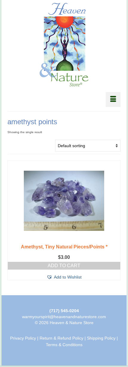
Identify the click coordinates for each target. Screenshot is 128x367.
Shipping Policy (101, 338)
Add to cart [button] (64, 265)
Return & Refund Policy (61, 338)
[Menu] (113, 99)
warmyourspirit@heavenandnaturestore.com (64, 316)
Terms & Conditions (64, 344)
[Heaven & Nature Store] (64, 44)
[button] (64, 277)
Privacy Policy (23, 338)
